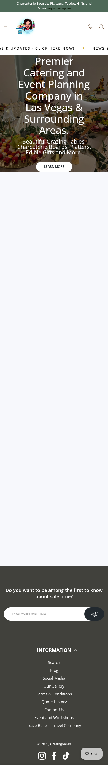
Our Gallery (54, 686)
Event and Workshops (54, 717)
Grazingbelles (60, 744)
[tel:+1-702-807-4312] (91, 26)
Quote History (54, 701)
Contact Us (54, 709)
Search (54, 662)
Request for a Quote (59, 8)
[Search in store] (101, 26)
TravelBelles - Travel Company (54, 725)
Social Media (54, 678)
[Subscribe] (94, 614)
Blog (54, 670)
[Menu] (6, 26)
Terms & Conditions (54, 693)
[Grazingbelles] (26, 26)
